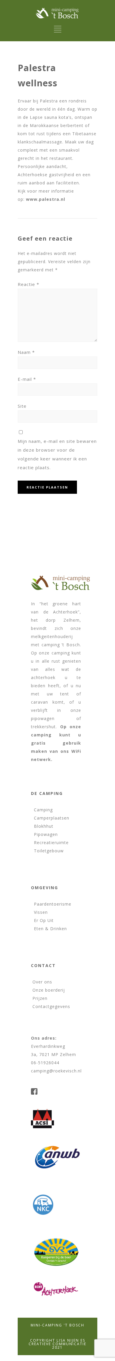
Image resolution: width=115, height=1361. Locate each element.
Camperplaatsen (50, 818)
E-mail (27, 379)
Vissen (39, 912)
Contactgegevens (50, 1006)
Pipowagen (44, 834)
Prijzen (39, 998)
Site (22, 406)
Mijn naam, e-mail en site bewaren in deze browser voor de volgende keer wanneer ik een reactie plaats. (57, 454)
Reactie (28, 284)
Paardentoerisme (51, 904)
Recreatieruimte (50, 842)
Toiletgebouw (47, 850)
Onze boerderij (48, 990)
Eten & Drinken (49, 928)
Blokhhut (42, 826)
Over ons (41, 982)
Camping (42, 810)
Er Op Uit (42, 920)
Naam (26, 352)
